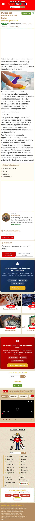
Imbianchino (10, 467)
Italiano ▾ (25, 483)
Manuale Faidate (17, 2)
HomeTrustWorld (10, 482)
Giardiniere (10, 470)
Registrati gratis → (17, 288)
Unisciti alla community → (17, 365)
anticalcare (4, 26)
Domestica (11, 4)
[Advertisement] (17, 43)
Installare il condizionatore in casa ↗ (10, 420)
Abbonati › (17, 499)
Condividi (27, 13)
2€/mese (16, 495)
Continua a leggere (16, 224)
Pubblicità (22, 477)
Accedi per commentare (8, 254)
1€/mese (8, 495)
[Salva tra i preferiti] (33, 13)
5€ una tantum (25, 495)
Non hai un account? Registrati (25, 254)
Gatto (23, 464)
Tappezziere (10, 473)
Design (23, 459)
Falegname (23, 396)
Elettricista (13, 396)
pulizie (24, 23)
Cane (23, 462)
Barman (23, 473)
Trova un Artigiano (24, 480)
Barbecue (24, 467)
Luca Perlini (8, 480)
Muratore (9, 462)
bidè (17, 26)
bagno (30, 23)
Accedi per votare (8, 237)
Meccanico (24, 456)
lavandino (12, 26)
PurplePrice (8, 477)
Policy (6, 485)
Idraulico (5, 396)
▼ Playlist (31, 420)
